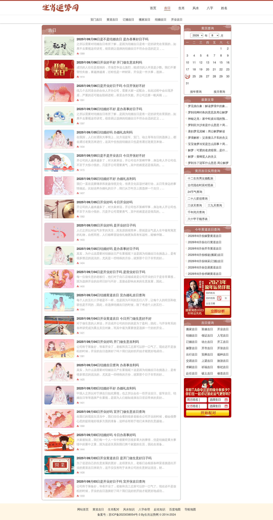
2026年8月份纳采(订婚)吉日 (205, 261)
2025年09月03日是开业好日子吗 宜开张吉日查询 (111, 481)
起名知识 (159, 509)
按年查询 (196, 91)
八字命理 (144, 509)
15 (221, 62)
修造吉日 (223, 373)
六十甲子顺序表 (198, 219)
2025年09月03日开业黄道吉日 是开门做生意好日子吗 (114, 458)
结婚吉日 (160, 19)
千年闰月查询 (196, 212)
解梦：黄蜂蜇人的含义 (202, 156)
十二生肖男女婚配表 (200, 178)
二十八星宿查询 (198, 198)
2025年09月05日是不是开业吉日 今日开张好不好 (111, 155)
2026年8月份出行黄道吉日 (204, 242)
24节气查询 (195, 191)
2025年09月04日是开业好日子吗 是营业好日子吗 (111, 271)
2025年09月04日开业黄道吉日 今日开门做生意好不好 (114, 318)
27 (207, 76)
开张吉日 (223, 348)
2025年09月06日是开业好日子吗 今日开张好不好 (111, 85)
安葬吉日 (207, 354)
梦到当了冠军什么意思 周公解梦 (208, 163)
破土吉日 (207, 373)
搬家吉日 (144, 19)
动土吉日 (207, 342)
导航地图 (190, 509)
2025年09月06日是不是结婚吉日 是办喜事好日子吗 (112, 39)
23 (227, 69)
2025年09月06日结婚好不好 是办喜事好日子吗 (109, 108)
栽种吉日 (223, 354)
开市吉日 (207, 348)
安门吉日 (96, 19)
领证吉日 (207, 335)
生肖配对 (113, 509)
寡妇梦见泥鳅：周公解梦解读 (206, 131)
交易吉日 (191, 360)
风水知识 (129, 509)
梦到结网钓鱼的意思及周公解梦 (208, 112)
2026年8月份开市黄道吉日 (204, 248)
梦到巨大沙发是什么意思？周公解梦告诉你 (209, 125)
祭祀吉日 (223, 367)
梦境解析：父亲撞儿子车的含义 (208, 137)
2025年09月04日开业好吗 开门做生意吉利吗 (108, 341)
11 (194, 62)
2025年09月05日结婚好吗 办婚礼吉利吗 (105, 132)
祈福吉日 (207, 367)
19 (200, 69)
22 (221, 69)
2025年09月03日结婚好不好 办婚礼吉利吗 (106, 388)
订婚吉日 (128, 19)
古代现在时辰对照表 (200, 185)
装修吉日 (207, 329)
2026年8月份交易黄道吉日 (204, 267)
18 (194, 69)
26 (200, 76)
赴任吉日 (191, 373)
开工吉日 (223, 342)
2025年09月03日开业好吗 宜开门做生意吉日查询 (111, 411)
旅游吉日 (223, 360)
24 (187, 76)
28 (214, 76)
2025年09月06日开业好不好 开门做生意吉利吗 (109, 62)
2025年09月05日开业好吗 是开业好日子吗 (106, 225)
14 (214, 62)
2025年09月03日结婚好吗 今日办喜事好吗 (106, 434)
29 (221, 76)
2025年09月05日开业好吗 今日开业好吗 (105, 202)
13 (207, 62)
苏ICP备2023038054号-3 (124, 514)
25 (194, 76)
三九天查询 (215, 205)
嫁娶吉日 (191, 348)
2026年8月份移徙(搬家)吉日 (205, 254)
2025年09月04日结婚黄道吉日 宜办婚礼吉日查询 (111, 295)
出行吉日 (191, 354)
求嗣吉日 (191, 367)
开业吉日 (176, 19)
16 (227, 62)
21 (214, 69)
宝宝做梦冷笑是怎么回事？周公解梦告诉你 (209, 144)
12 (200, 62)
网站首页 (83, 509)
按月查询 (219, 91)
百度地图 (175, 509)
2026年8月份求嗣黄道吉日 (204, 273)
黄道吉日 (112, 19)
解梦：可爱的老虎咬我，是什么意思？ (209, 150)
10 (187, 62)
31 (187, 83)
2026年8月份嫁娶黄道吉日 (204, 236)
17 (187, 69)
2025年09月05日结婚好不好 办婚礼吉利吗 (106, 178)
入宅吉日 (223, 335)
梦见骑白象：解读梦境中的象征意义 (209, 106)
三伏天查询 (195, 205)
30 (227, 76)
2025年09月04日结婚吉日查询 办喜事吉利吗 (108, 365)
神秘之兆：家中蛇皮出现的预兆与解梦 (209, 118)
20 (207, 69)
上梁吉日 (207, 360)
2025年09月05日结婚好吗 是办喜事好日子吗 (108, 248)
